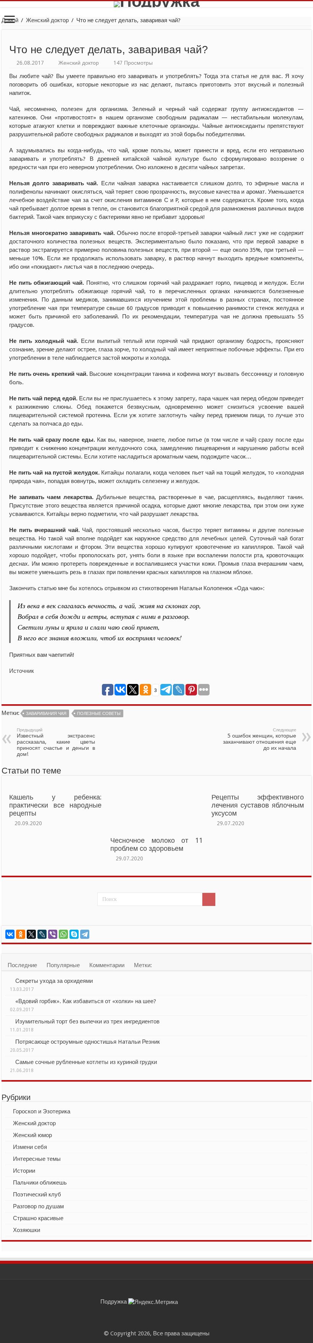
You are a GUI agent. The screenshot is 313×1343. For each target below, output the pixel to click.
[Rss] (149, 1324)
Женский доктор (47, 20)
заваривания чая (46, 713)
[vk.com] (164, 1324)
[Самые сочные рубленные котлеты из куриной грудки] (8, 1062)
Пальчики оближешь (40, 1182)
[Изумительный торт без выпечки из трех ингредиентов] (8, 1021)
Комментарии (106, 965)
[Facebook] (157, 1324)
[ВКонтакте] (10, 934)
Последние (22, 965)
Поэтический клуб (37, 1194)
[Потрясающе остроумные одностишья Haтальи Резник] (8, 1041)
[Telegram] (84, 934)
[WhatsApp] (63, 934)
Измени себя (30, 1147)
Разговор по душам (38, 1206)
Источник (21, 670)
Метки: (143, 965)
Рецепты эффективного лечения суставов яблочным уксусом (257, 805)
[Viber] (52, 934)
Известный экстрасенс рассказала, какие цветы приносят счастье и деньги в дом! (56, 742)
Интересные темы (37, 1158)
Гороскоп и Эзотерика (41, 1111)
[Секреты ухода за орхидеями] (8, 980)
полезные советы (99, 713)
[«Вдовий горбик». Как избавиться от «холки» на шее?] (8, 1001)
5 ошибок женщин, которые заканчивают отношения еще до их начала (259, 739)
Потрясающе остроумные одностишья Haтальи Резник (87, 1041)
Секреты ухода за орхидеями (54, 980)
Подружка (113, 1301)
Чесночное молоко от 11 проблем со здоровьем (156, 844)
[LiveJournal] (42, 934)
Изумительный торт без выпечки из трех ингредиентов (87, 1021)
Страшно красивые (38, 1218)
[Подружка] (156, 4)
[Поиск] (208, 899)
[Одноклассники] (20, 934)
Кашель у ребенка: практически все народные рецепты (55, 805)
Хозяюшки (26, 1230)
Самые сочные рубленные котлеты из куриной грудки (86, 1062)
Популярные (63, 965)
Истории (24, 1170)
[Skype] (74, 934)
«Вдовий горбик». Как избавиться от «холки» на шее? (85, 1001)
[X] (31, 934)
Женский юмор (32, 1135)
